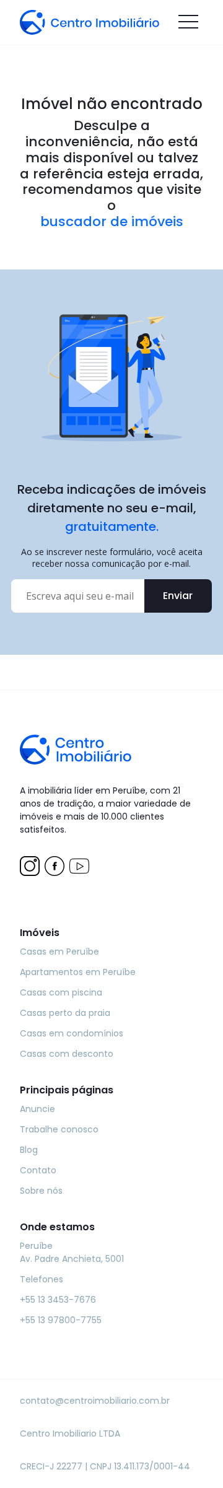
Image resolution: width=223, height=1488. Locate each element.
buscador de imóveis (111, 222)
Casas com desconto (66, 1054)
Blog (29, 1150)
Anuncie (37, 1109)
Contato (38, 1170)
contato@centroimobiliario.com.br (95, 1400)
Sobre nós (41, 1190)
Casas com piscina (61, 992)
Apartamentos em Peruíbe (78, 972)
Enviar (178, 596)
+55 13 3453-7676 (58, 1299)
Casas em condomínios (71, 1033)
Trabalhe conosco (59, 1129)
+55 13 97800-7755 (61, 1320)
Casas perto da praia (65, 1013)
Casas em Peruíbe (59, 951)
